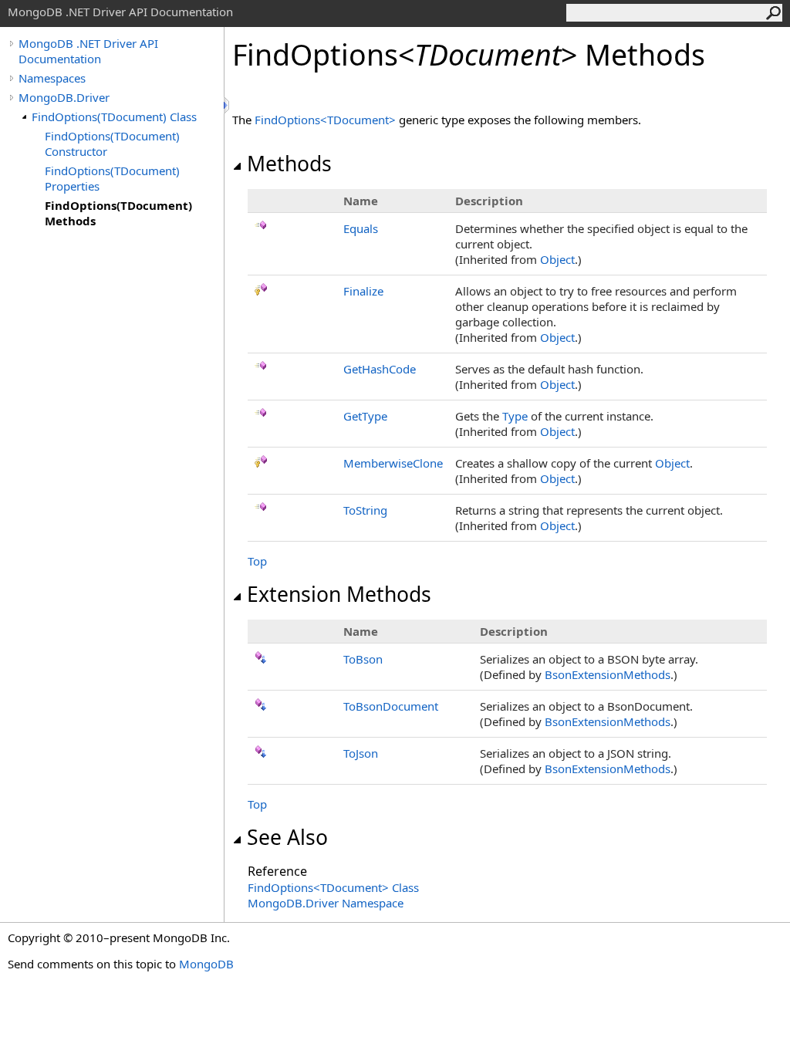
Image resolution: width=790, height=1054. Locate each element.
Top (257, 561)
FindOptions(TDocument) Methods (118, 213)
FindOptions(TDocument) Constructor (112, 143)
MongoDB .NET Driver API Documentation (88, 50)
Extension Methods (339, 594)
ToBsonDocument (390, 706)
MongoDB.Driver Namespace (325, 902)
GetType (365, 416)
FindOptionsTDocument (327, 119)
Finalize (363, 291)
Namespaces (52, 78)
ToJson (360, 753)
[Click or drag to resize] (227, 105)
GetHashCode (379, 369)
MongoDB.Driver (64, 97)
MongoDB (206, 963)
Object (557, 259)
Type (515, 416)
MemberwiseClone (393, 463)
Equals (360, 228)
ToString (365, 510)
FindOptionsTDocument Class (333, 887)
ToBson (363, 659)
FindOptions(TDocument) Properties (112, 178)
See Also (287, 837)
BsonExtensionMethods (607, 674)
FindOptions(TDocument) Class (114, 116)
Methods (289, 163)
